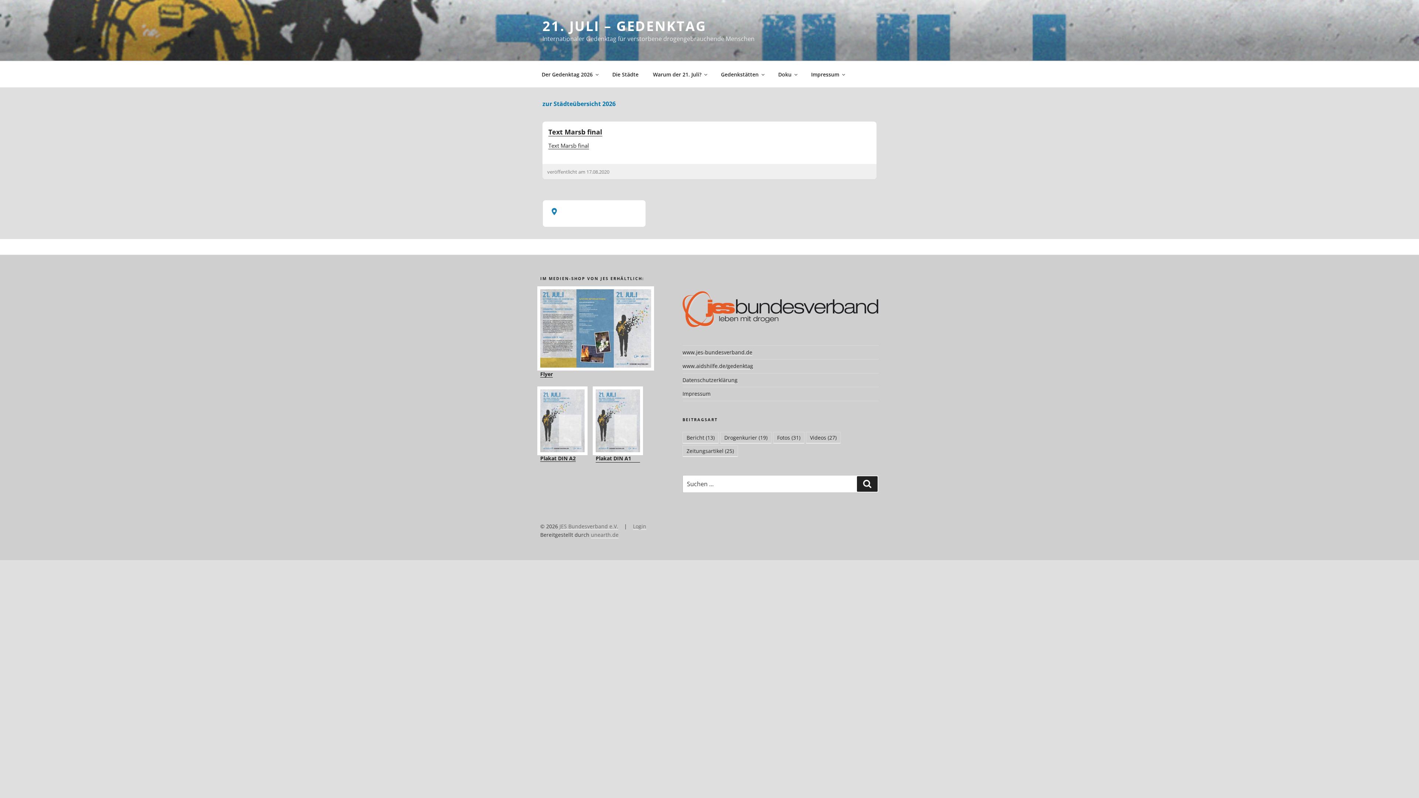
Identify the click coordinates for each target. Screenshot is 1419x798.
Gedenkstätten (740, 74)
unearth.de (605, 534)
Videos (823, 437)
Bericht (701, 437)
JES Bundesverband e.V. (588, 526)
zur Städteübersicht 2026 (579, 104)
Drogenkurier (746, 437)
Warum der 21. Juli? (677, 74)
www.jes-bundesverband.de (717, 352)
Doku (785, 74)
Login (639, 526)
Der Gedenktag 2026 (567, 74)
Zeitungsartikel (710, 450)
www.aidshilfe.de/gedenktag (718, 365)
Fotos (788, 437)
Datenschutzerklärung (710, 379)
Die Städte (625, 74)
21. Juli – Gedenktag (624, 26)
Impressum (825, 74)
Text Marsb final (575, 131)
